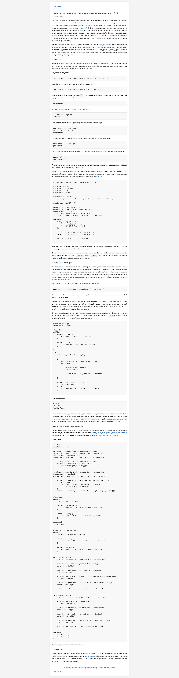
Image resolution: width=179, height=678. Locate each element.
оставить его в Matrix (107, 667)
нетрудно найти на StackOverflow (107, 435)
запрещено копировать (82, 109)
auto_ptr (101, 44)
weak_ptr (82, 313)
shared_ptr (59, 267)
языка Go (98, 176)
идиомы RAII (84, 28)
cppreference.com (90, 656)
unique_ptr (68, 63)
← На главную (57, 6)
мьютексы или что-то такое (61, 279)
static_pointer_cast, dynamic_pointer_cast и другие (109, 433)
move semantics (87, 47)
